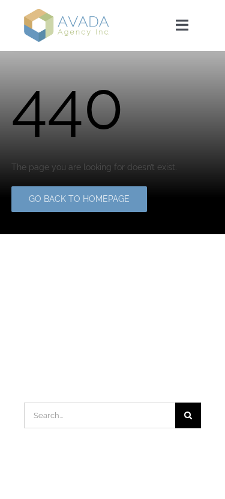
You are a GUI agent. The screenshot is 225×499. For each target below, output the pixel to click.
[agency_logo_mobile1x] (66, 13)
